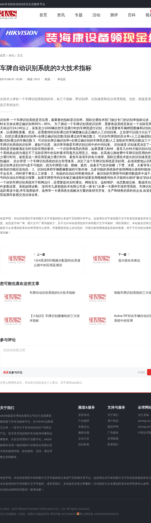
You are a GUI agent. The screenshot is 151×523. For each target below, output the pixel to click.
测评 (114, 14)
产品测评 (83, 421)
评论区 (61, 79)
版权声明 (113, 426)
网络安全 (91, 182)
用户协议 (113, 421)
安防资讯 (83, 415)
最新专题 (83, 432)
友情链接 (113, 438)
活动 (96, 14)
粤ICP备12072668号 (63, 514)
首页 (43, 14)
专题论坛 (83, 426)
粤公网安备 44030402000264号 (99, 514)
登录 (6, 372)
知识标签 (83, 444)
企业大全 (83, 438)
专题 (79, 14)
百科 (132, 14)
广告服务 (113, 432)
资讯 (61, 14)
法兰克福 (143, 415)
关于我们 (113, 415)
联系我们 (113, 444)
